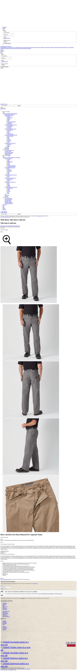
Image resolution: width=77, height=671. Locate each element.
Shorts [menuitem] (8, 173)
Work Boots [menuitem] (9, 144)
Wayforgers (5, 621)
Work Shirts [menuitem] (9, 123)
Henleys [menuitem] (8, 119)
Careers (4, 626)
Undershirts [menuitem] (9, 126)
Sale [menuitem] (3, 206)
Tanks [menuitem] (8, 160)
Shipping (4, 604)
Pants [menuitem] (8, 168)
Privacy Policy (40, 215)
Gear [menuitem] (3, 205)
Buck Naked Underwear (9, 150)
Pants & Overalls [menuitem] (10, 134)
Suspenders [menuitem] (9, 140)
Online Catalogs (5, 613)
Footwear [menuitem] (7, 143)
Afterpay (4, 607)
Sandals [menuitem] (8, 185)
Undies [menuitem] (8, 175)
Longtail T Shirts (8, 151)
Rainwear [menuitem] (9, 130)
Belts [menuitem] (8, 137)
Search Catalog (4, 105)
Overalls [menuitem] (8, 171)
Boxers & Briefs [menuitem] (10, 125)
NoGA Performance (8, 199)
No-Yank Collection (8, 198)
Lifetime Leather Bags (9, 202)
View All (13, 114)
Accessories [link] (11, 135)
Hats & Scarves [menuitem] (10, 188)
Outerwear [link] (11, 128)
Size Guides (5, 612)
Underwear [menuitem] (7, 124)
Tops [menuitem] (6, 158)
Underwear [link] (11, 124)
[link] (40, 25)
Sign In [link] (4, 28)
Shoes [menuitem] (8, 145)
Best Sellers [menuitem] (7, 148)
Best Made (5, 623)
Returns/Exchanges (6, 611)
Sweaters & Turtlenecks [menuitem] (11, 121)
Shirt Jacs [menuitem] (9, 133)
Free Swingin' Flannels (9, 152)
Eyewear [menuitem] (8, 141)
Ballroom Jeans (7, 154)
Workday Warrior (8, 200)
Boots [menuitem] (8, 183)
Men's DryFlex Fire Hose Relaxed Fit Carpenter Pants (10, 225)
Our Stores (5, 622)
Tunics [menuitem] (8, 163)
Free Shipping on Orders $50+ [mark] (5, 46)
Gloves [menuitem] (8, 139)
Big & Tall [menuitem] (7, 147)
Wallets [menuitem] (8, 138)
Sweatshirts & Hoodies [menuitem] (11, 166)
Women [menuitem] (9, 155)
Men (4, 216)
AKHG (4, 624)
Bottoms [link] (9, 114)
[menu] (38, 13)
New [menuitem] (3, 207)
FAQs (4, 605)
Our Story (4, 620)
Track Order (5, 603)
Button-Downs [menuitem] (10, 117)
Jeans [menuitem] (8, 172)
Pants (9, 216)
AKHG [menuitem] (4, 208)
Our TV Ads (5, 628)
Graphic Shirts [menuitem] (9, 122)
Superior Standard (6, 616)
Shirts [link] (8, 115)
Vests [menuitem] (8, 181)
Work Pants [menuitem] (9, 169)
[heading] (40, 332)
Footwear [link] (10, 143)
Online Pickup (5, 606)
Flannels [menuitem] (8, 118)
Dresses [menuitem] (6, 196)
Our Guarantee (5, 615)
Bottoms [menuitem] (6, 114)
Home (1, 216)
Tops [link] (8, 158)
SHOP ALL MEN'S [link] (6, 113)
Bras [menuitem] (8, 176)
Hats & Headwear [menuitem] (10, 136)
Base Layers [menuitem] (9, 127)
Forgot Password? (7, 38)
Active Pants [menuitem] (9, 170)
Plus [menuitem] (5, 194)
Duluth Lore (5, 627)
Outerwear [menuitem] (7, 128)
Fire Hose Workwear (8, 153)
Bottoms (6, 216)
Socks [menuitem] (8, 142)
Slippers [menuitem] (8, 146)
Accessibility (5, 608)
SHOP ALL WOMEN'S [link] (7, 157)
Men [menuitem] (8, 111)
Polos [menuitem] (8, 120)
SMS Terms (5, 609)
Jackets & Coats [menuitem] (10, 129)
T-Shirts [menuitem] (8, 116)
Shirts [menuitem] (6, 115)
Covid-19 (4, 629)
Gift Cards (4, 614)
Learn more (23, 598)
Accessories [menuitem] (7, 135)
